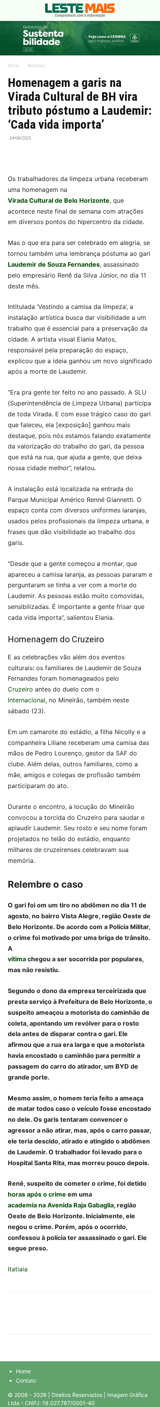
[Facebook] (15, 155)
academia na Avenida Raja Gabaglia (61, 1205)
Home (23, 1371)
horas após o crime (37, 1194)
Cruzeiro (21, 689)
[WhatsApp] (51, 155)
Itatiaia (18, 1269)
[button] (13, 10)
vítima (17, 959)
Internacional (26, 700)
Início (13, 65)
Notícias (36, 65)
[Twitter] (33, 155)
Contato (26, 1380)
